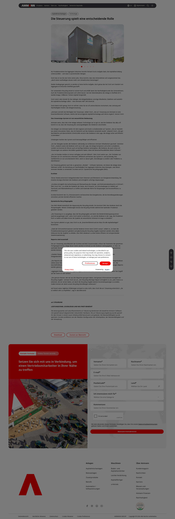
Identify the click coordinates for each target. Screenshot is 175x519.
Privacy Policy (69, 269)
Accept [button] (105, 263)
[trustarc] (107, 269)
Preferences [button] (90, 263)
